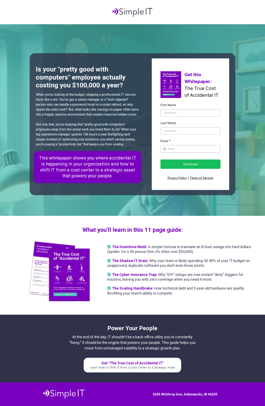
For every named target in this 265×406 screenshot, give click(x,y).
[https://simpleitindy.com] (132, 12)
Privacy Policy (177, 178)
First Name (168, 105)
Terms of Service (201, 178)
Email (165, 141)
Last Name (168, 123)
